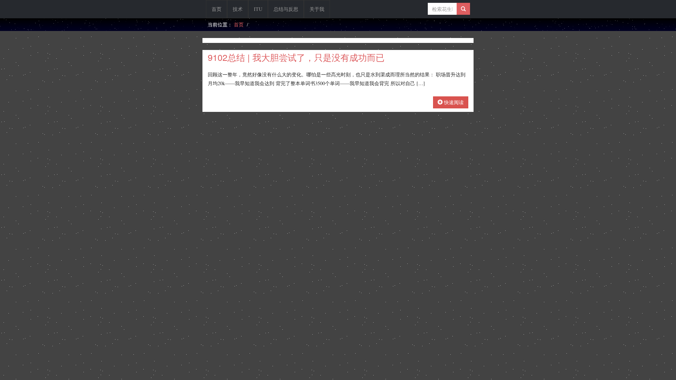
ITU (258, 9)
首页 (216, 9)
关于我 (316, 9)
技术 (238, 9)
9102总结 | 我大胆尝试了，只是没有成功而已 (296, 57)
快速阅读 (453, 102)
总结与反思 (286, 9)
